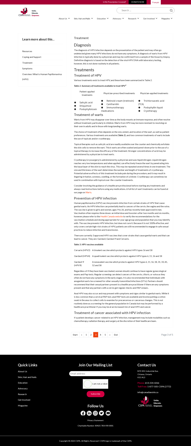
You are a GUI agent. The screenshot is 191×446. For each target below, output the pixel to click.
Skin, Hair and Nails (27, 377)
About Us (22, 371)
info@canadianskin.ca (147, 392)
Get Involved (24, 399)
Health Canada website (111, 216)
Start (75, 334)
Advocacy (23, 388)
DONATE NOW (137, 2)
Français (155, 2)
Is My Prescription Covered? (114, 2)
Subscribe (95, 394)
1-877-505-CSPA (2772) (154, 386)
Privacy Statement (95, 420)
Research (22, 394)
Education (23, 382)
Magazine (23, 405)
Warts (88, 192)
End (116, 334)
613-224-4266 (148, 382)
